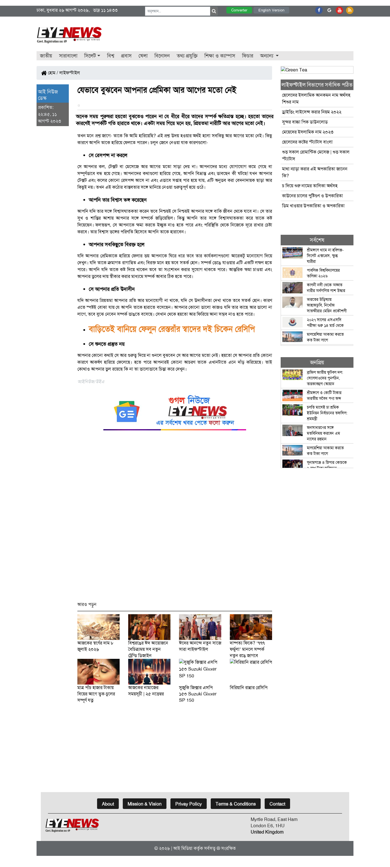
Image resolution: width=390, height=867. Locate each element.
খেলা (143, 55)
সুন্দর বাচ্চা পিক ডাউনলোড (305, 122)
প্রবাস (126, 55)
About (108, 804)
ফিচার (247, 55)
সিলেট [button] (90, 55)
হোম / (52, 73)
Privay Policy (188, 804)
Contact (277, 804)
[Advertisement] (174, 518)
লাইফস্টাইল (69, 73)
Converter (239, 10)
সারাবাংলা (68, 55)
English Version (271, 10)
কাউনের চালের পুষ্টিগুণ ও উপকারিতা (312, 196)
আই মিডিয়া (182, 848)
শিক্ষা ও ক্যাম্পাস (219, 55)
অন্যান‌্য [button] (267, 55)
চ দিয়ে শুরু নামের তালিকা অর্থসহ (309, 186)
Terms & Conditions (236, 804)
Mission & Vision (145, 804)
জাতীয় (46, 55)
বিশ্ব (110, 55)
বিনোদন (162, 55)
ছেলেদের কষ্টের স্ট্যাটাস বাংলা (307, 142)
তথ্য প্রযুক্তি (187, 55)
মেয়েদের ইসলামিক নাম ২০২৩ (307, 132)
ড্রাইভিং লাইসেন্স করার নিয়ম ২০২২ (311, 112)
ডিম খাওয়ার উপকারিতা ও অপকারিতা (313, 206)
